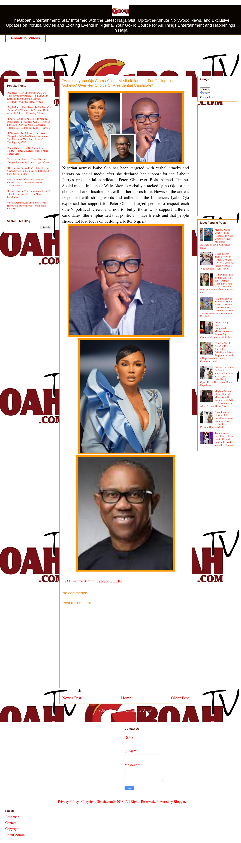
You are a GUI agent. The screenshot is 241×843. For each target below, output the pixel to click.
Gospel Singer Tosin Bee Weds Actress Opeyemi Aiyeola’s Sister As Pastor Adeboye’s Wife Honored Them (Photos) (217, 261)
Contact (10, 822)
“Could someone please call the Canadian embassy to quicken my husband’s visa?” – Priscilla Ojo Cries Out (216, 419)
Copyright (12, 828)
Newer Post (71, 698)
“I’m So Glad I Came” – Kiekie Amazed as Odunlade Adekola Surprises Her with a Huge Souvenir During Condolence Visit (217, 352)
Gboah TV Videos (25, 38)
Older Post (180, 698)
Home (126, 698)
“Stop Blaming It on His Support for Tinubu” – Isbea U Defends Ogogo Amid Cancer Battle (27, 151)
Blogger (179, 801)
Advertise (12, 816)
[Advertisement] (122, 55)
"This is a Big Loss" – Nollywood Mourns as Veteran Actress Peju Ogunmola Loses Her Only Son (216, 330)
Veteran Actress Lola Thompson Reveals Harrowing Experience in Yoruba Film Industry (27, 205)
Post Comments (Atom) (135, 710)
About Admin (15, 834)
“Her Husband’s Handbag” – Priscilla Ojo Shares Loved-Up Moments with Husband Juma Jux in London (28, 171)
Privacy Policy (68, 801)
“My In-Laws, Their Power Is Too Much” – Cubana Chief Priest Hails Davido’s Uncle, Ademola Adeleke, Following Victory (29, 110)
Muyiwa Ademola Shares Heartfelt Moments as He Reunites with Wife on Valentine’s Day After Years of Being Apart (217, 398)
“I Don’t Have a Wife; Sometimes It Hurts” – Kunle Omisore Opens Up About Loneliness (28, 194)
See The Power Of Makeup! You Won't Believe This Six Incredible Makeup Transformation (26, 182)
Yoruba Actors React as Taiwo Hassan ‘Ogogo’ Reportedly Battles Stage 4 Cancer (28, 161)
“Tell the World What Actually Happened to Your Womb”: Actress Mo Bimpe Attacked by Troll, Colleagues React (216, 238)
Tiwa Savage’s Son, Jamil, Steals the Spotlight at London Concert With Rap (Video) (224, 438)
